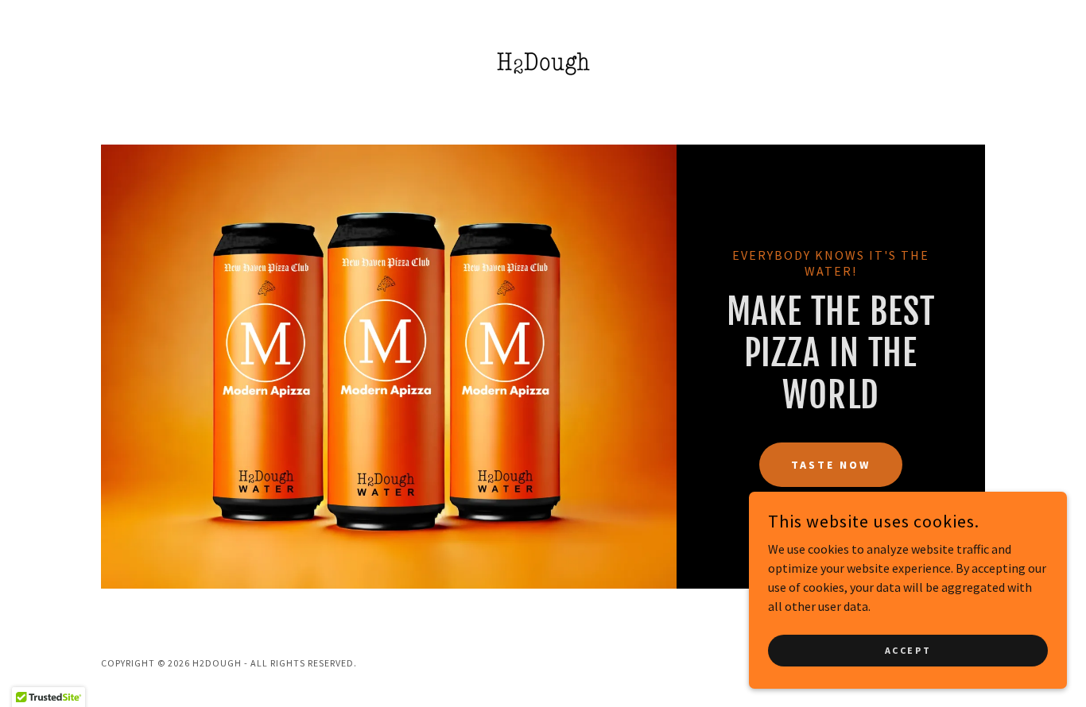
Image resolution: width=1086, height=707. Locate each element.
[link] (543, 61)
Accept (908, 650)
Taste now (831, 465)
